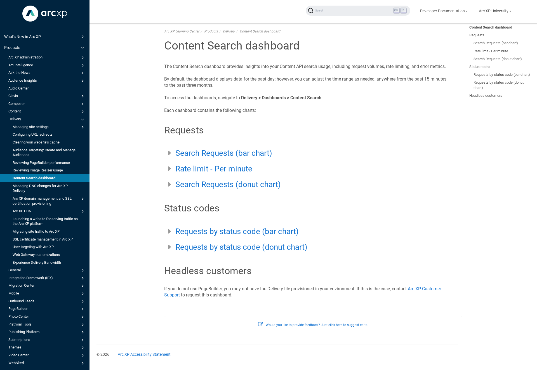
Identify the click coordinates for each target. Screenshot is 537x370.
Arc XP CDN (22, 211)
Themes (15, 347)
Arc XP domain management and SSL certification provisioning (42, 201)
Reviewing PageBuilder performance (41, 163)
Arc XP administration (25, 57)
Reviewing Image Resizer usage (38, 170)
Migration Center (21, 285)
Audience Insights (22, 80)
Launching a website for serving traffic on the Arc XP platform (45, 221)
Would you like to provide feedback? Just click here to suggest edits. (317, 325)
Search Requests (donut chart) (498, 59)
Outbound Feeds (21, 301)
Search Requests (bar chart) (496, 43)
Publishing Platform (23, 332)
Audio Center (18, 88)
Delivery (14, 119)
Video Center (18, 355)
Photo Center (18, 316)
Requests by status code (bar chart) (502, 74)
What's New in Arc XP (22, 36)
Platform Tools (20, 324)
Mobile (13, 293)
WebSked (16, 363)
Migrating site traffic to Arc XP (36, 231)
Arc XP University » (495, 11)
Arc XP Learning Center (181, 31)
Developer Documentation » (444, 11)
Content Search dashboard (34, 178)
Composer (16, 104)
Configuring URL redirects (33, 134)
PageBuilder (17, 309)
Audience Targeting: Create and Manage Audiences (44, 152)
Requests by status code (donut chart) (499, 84)
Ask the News (19, 72)
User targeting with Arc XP (33, 247)
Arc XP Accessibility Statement (144, 354)
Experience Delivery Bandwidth (37, 262)
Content (14, 111)
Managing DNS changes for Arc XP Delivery (40, 188)
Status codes (479, 67)
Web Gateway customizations (36, 255)
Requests (476, 35)
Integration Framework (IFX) (30, 278)
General (14, 270)
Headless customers (485, 95)
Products (12, 47)
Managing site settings (31, 127)
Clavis (13, 96)
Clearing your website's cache (36, 142)
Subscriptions (19, 340)
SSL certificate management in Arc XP (43, 239)
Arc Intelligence (20, 65)
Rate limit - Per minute (491, 51)
